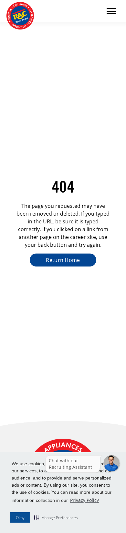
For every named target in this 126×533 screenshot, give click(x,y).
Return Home (63, 260)
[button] (56, 517)
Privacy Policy (84, 500)
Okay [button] (20, 517)
